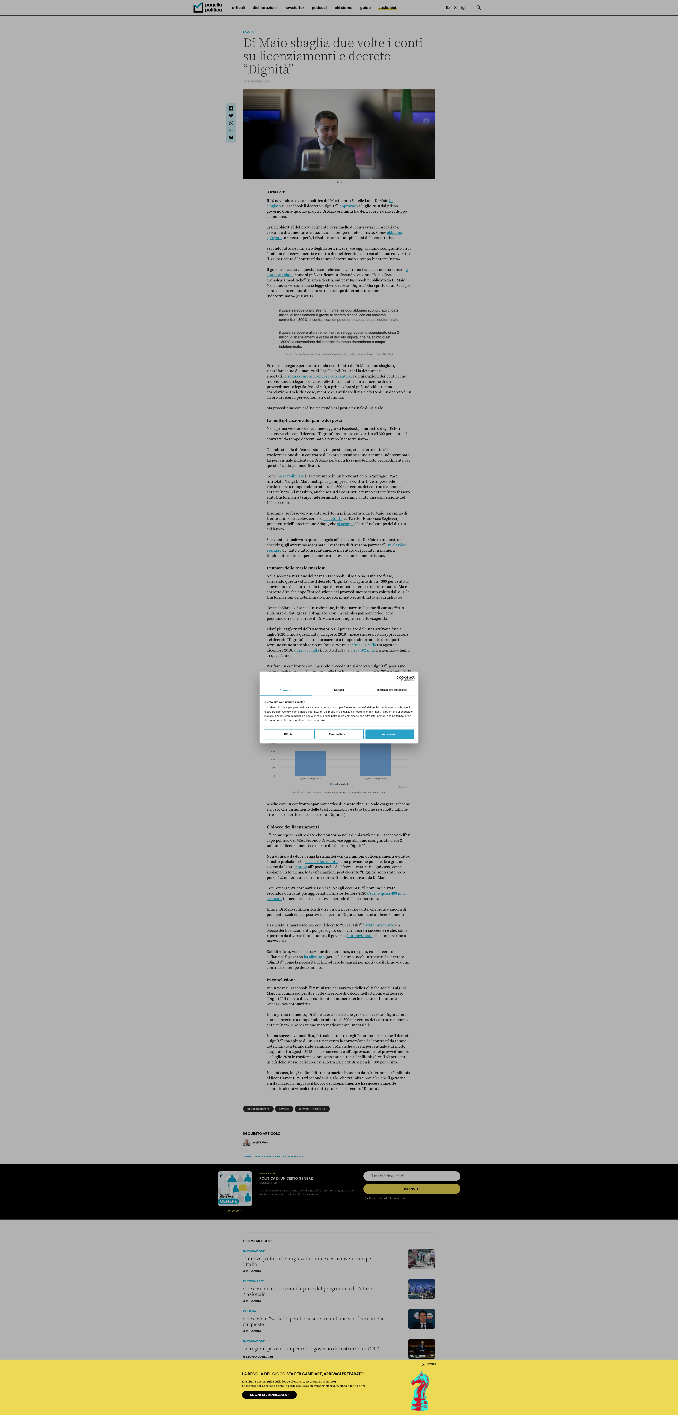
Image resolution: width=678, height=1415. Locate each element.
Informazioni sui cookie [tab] (391, 689)
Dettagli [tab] (339, 689)
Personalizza (337, 734)
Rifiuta (288, 734)
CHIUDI (431, 1364)
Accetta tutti (389, 734)
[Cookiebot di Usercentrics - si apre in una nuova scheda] (399, 678)
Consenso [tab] (286, 690)
